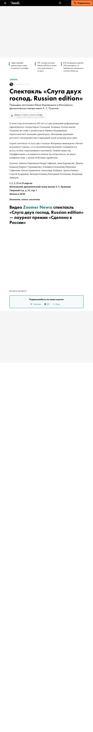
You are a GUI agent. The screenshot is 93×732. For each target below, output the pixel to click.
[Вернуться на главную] (15, 3)
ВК (48, 304)
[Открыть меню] (5, 3)
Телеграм (37, 304)
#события (22, 291)
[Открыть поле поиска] (60, 3)
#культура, (13, 291)
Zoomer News (37, 207)
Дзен (57, 304)
